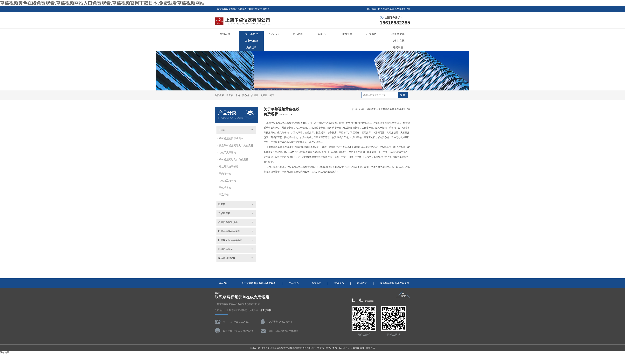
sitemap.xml (357, 348)
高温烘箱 (224, 194)
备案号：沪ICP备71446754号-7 (333, 348)
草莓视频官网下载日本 (231, 138)
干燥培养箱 (225, 173)
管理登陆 (370, 348)
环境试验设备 (225, 249)
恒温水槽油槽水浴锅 (229, 231)
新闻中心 (322, 34)
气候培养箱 (224, 213)
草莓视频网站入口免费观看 (233, 159)
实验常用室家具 (226, 258)
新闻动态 (316, 283)
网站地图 (4, 352)
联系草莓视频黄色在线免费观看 (394, 9)
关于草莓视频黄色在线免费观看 (251, 41)
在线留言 (371, 9)
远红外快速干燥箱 (228, 166)
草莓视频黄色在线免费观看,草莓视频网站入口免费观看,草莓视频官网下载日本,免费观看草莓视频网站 (102, 3)
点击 (252, 130)
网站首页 (225, 34)
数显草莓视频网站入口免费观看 (236, 145)
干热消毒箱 (225, 187)
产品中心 (274, 34)
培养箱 (221, 204)
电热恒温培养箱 (227, 180)
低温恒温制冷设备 (228, 222)
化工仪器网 (265, 310)
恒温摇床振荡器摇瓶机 (230, 240)
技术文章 (347, 34)
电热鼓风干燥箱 (227, 152)
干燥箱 (221, 130)
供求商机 (298, 34)
